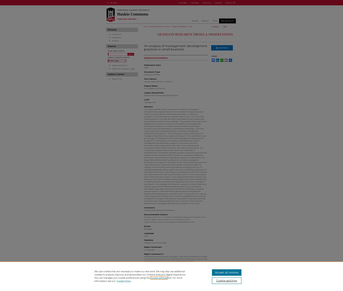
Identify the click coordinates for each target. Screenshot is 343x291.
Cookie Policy (124, 281)
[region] (171, 276)
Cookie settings (159, 278)
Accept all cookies (226, 272)
